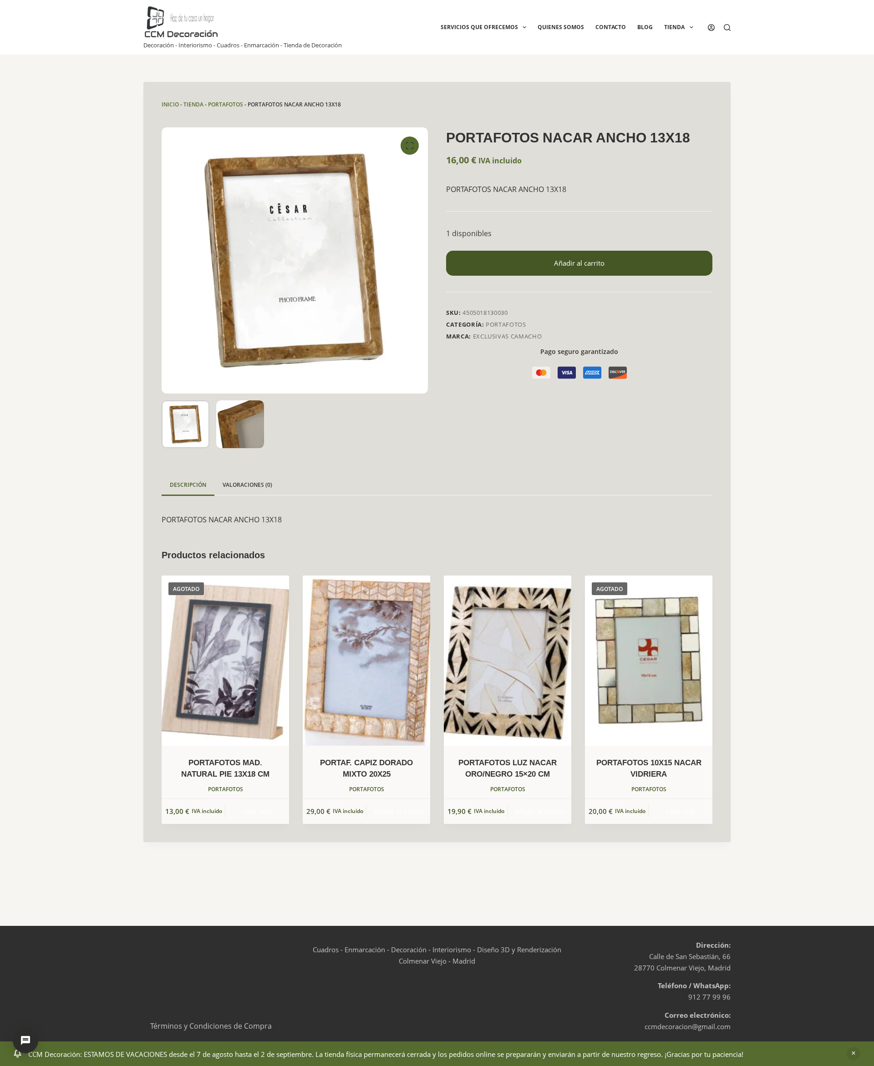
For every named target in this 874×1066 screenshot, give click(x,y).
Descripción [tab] (188, 485)
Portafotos (225, 104)
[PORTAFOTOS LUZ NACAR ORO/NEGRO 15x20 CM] (507, 660)
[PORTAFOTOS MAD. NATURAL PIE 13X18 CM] (225, 660)
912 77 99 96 (709, 996)
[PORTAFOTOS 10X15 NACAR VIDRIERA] (648, 660)
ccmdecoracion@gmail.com (688, 1026)
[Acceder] (711, 27)
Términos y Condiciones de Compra (211, 1026)
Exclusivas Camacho (507, 336)
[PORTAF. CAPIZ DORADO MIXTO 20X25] (366, 660)
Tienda (674, 27)
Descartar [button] (853, 1054)
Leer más (257, 811)
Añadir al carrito (579, 263)
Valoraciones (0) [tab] (247, 485)
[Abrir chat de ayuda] (25, 1040)
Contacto (610, 27)
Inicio (170, 104)
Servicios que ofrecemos (479, 27)
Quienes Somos (561, 27)
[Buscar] (727, 27)
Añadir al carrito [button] (398, 811)
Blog (645, 27)
